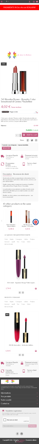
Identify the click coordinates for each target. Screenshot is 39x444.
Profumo (32, 239)
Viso (18, 242)
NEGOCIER (6, 148)
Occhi (6, 239)
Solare (28, 242)
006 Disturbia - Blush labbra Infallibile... (11, 226)
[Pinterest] (36, 140)
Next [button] (23, 292)
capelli (13, 242)
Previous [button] (20, 292)
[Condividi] (27, 140)
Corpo (23, 242)
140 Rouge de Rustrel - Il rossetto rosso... (28, 226)
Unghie (12, 239)
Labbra (26, 239)
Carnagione (19, 239)
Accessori (7, 242)
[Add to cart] (36, 289)
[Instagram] (21, 433)
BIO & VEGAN (9, 244)
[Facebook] (17, 433)
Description (7, 174)
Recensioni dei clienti (21, 174)
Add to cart (31, 134)
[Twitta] (32, 140)
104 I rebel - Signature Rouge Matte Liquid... (21, 283)
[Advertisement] (19, 30)
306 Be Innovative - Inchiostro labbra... (21, 345)
